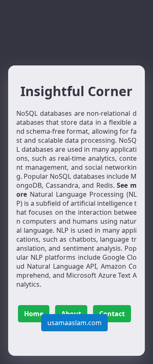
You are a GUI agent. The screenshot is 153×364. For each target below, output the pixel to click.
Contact (112, 313)
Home (33, 313)
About (71, 313)
